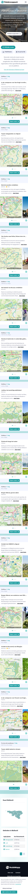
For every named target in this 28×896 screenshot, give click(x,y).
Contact (18, 872)
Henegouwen (9, 840)
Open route (13, 121)
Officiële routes (9, 47)
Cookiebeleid (18, 884)
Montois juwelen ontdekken (9, 185)
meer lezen (18, 90)
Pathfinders (8, 52)
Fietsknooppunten (13, 34)
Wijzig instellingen (7, 888)
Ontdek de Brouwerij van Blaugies (11, 646)
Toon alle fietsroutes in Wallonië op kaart (14, 69)
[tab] (12, 117)
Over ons (10, 872)
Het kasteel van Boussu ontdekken (11, 287)
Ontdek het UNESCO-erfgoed (10, 544)
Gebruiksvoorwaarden (14, 876)
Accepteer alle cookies (10, 892)
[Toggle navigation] (25, 2)
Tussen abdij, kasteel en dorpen (10, 749)
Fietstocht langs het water (9, 441)
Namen (7, 849)
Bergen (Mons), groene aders (10, 493)
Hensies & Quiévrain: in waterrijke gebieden (14, 339)
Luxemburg (8, 846)
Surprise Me (21, 52)
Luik (6, 843)
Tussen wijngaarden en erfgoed (10, 134)
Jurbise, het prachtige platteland (11, 390)
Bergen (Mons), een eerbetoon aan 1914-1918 (14, 595)
